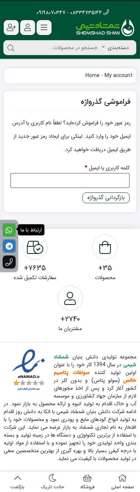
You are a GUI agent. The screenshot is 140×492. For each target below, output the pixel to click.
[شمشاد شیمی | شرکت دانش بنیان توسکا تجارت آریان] (105, 27)
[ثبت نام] (11, 27)
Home (92, 75)
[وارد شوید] (27, 27)
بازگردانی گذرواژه (106, 197)
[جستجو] (10, 47)
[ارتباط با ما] (9, 230)
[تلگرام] (9, 246)
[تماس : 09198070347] (9, 262)
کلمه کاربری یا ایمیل (101, 167)
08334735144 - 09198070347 (70, 13)
